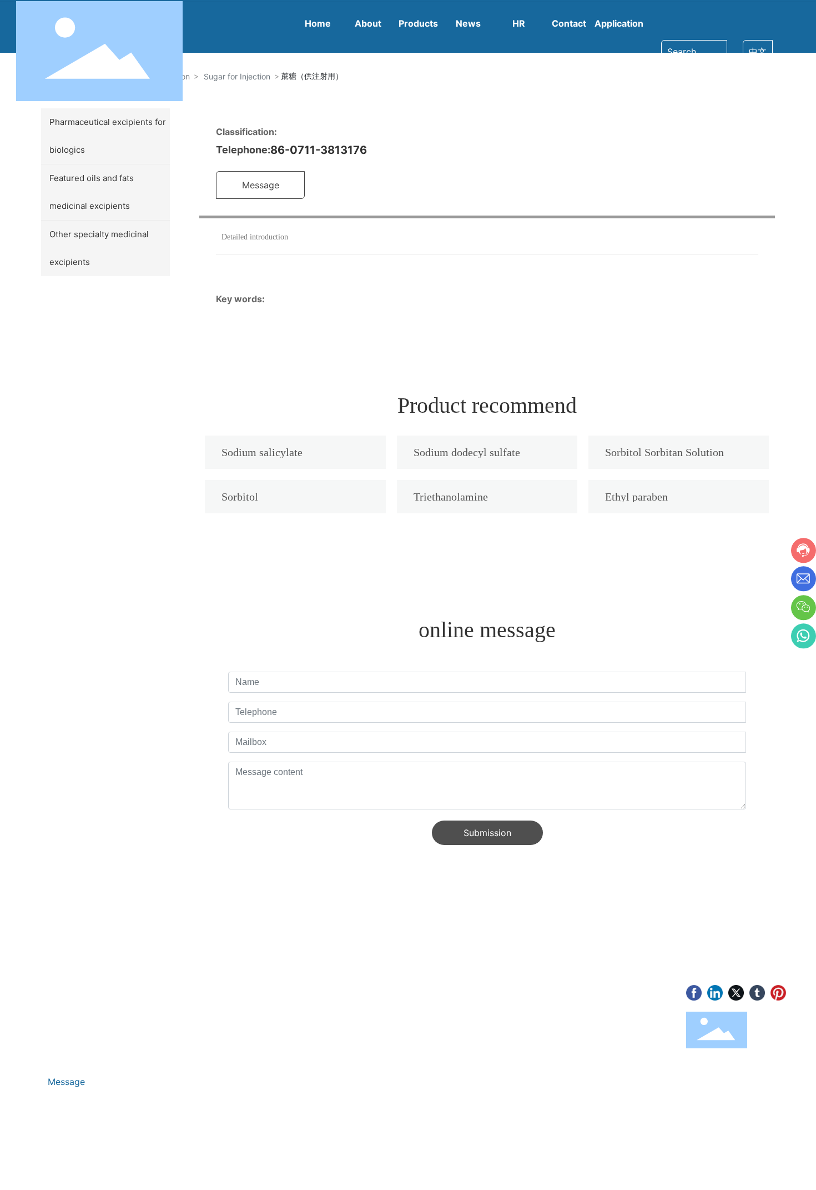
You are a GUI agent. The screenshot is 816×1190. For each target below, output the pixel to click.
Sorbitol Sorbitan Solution (664, 452)
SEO (208, 1163)
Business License (158, 1163)
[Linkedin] (715, 993)
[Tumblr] (757, 993)
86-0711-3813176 (318, 150)
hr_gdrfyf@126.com (92, 1024)
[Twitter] (736, 993)
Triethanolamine (451, 497)
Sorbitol (239, 497)
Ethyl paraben (636, 497)
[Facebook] (694, 993)
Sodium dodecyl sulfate (467, 452)
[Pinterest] (778, 993)
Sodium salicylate (262, 452)
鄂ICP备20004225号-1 (71, 1163)
